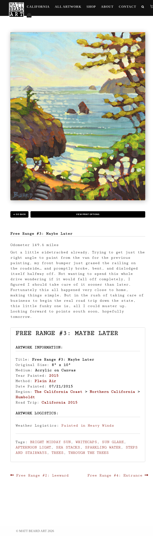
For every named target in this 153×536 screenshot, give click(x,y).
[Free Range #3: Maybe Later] (77, 116)
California (38, 6)
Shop (91, 6)
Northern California (112, 391)
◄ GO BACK (19, 214)
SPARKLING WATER (103, 447)
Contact (127, 6)
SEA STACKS (68, 447)
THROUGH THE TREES (88, 452)
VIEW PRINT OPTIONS (87, 214)
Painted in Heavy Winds (87, 425)
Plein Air (45, 381)
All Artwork (68, 6)
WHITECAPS (86, 442)
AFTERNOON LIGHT (33, 447)
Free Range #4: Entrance (114, 475)
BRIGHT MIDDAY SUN (50, 442)
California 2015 (59, 402)
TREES (58, 452)
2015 (54, 375)
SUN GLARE (113, 442)
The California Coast (58, 391)
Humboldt (25, 397)
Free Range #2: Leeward (42, 475)
